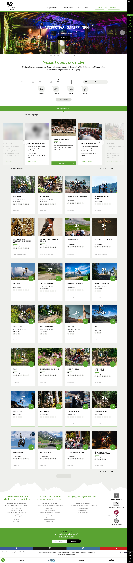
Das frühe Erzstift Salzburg (103, 239)
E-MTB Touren (44, 196)
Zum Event (63, 38)
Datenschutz (61, 555)
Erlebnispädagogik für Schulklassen (102, 197)
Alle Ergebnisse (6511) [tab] (64, 109)
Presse (73, 552)
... (108, 168)
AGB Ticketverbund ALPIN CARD (47, 552)
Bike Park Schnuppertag (102, 283)
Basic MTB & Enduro (74, 369)
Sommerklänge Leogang (61, 140)
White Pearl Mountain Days (36, 143)
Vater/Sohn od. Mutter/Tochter (100, 370)
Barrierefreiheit (70, 555)
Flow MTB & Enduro (101, 411)
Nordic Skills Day (6, 143)
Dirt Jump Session (18, 452)
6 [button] (65, 52)
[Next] (122, 32)
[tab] (130, 1)
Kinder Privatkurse (74, 239)
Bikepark (83, 552)
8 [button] (69, 52)
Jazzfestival (91, 552)
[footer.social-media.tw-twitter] (49, 548)
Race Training (44, 411)
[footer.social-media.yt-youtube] (116, 548)
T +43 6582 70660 (8, 505)
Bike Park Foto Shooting (75, 283)
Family (15, 369)
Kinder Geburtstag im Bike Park (77, 196)
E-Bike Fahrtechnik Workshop (49, 369)
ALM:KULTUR (110, 143)
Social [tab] (130, 555)
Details (61, 163)
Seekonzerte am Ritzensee (89, 143)
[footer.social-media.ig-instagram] (83, 548)
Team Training (17, 196)
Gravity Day (71, 326)
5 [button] (63, 52)
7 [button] (67, 52)
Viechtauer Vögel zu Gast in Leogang (49, 240)
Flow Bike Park (17, 411)
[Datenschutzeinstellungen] (3, 560)
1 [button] (56, 52)
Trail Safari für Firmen (47, 283)
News (77, 552)
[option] (63, 33)
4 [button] (61, 52)
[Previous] (25, 142)
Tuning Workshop (73, 411)
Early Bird (16, 283)
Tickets (100, 7)
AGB (59, 552)
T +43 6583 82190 (73, 505)
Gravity (97, 326)
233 (112, 168)
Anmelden (74, 541)
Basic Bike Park (17, 326)
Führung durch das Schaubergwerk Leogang (102, 453)
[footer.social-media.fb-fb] (16, 548)
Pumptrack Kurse (45, 452)
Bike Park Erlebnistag (47, 326)
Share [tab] (130, 561)
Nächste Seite (64, 476)
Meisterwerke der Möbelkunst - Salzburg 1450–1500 (22, 241)
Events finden (64, 99)
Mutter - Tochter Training (76, 452)
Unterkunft (113, 7)
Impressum (65, 552)
